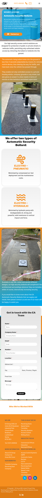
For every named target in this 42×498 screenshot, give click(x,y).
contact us (20, 300)
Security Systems (26, 430)
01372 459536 (19, 3)
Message (8, 381)
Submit (21, 393)
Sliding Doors (25, 435)
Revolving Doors (26, 424)
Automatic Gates (26, 457)
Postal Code (8, 376)
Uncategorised (26, 475)
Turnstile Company (11, 464)
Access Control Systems (29, 453)
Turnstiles (24, 428)
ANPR (23, 455)
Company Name (11, 332)
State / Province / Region (29, 370)
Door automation (26, 464)
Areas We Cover (10, 457)
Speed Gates (25, 426)
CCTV (23, 462)
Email (7, 341)
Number (8, 349)
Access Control (26, 433)
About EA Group (10, 453)
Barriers (23, 459)
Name (7, 324)
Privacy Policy (31, 488)
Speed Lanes (25, 470)
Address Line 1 (9, 364)
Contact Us (8, 455)
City (6, 370)
